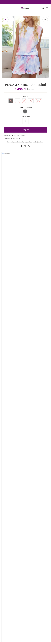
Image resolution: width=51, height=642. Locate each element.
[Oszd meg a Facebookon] (22, 147)
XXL (38, 101)
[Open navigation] (7, 8)
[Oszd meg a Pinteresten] (29, 147)
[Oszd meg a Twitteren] (25, 147)
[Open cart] (47, 8)
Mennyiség (25, 116)
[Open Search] (43, 8)
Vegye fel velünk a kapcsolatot (19, 142)
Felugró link (38, 142)
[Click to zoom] (45, 19)
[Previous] (6, 19)
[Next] (11, 19)
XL (31, 101)
